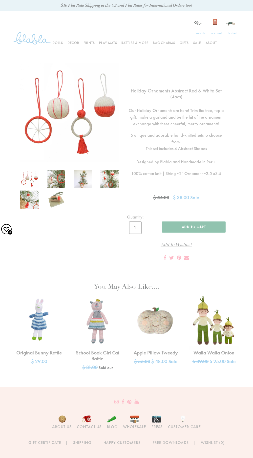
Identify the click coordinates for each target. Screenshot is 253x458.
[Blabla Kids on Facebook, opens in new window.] (123, 402)
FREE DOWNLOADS (171, 442)
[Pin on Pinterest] (179, 258)
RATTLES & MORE (134, 43)
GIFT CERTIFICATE (44, 442)
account (216, 33)
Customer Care (184, 426)
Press (157, 426)
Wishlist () (213, 442)
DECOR (73, 43)
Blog (112, 426)
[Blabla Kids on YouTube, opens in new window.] (136, 402)
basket (232, 33)
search (200, 33)
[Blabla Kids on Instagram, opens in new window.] (116, 402)
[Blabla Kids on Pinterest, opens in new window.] (129, 402)
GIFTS (184, 43)
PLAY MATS (108, 43)
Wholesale (134, 426)
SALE (197, 43)
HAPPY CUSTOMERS (122, 442)
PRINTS (89, 43)
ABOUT (211, 43)
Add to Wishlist (176, 244)
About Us (61, 426)
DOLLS (57, 43)
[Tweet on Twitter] (171, 258)
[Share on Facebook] (165, 258)
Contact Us (89, 426)
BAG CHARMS (164, 43)
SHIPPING (82, 442)
